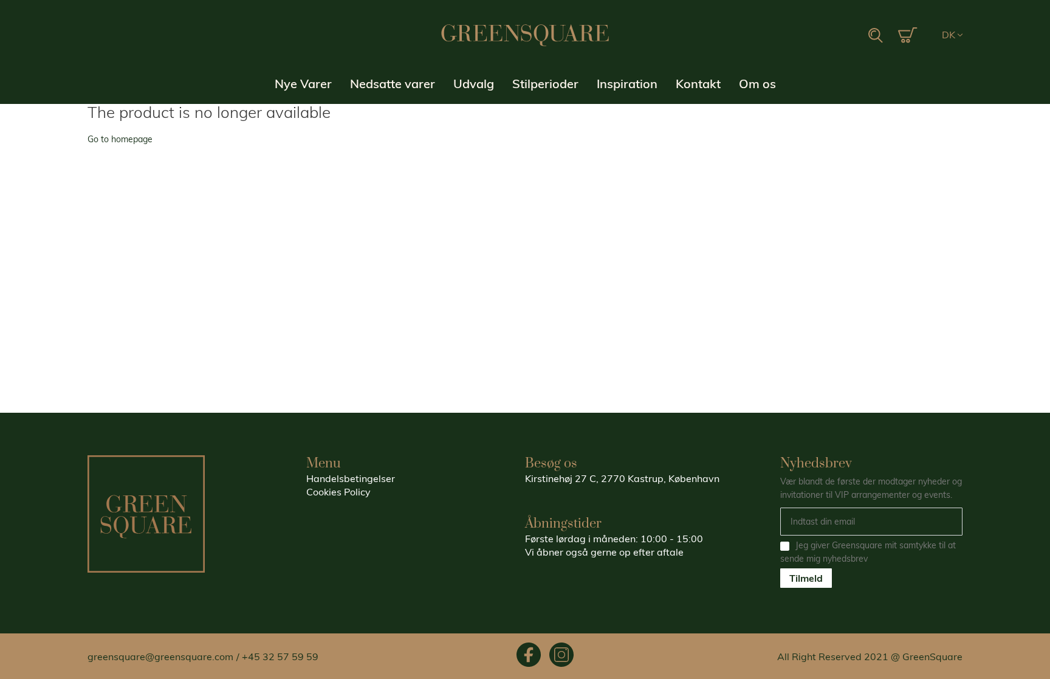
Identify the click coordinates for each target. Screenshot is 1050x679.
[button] (952, 35)
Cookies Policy (338, 492)
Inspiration (627, 83)
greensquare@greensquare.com (160, 656)
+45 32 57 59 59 (280, 656)
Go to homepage (120, 139)
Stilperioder (545, 83)
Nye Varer (303, 83)
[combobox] (816, 36)
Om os (757, 83)
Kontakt (698, 83)
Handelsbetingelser (350, 478)
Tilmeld (806, 578)
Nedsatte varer (392, 83)
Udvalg (473, 83)
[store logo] (525, 35)
